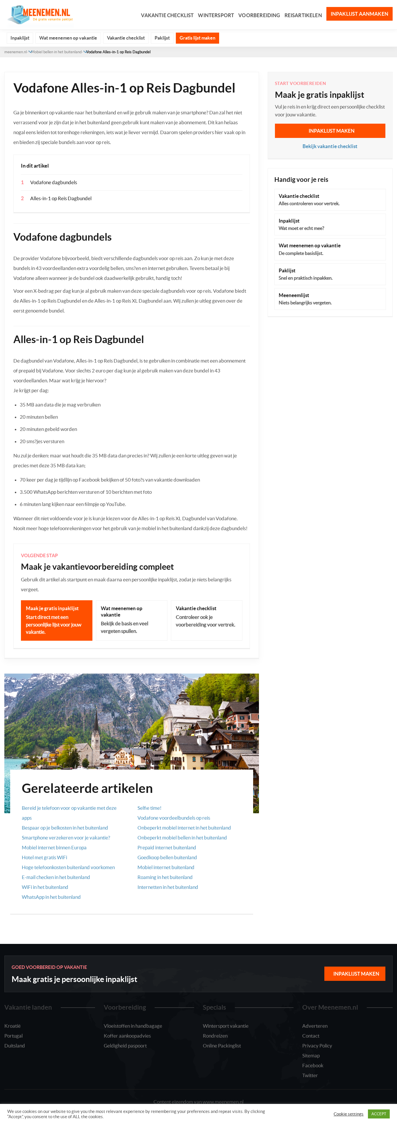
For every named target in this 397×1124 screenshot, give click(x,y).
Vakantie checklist (167, 15)
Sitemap (311, 1055)
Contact (310, 1035)
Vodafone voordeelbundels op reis (173, 818)
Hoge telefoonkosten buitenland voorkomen (68, 867)
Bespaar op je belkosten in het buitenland (65, 827)
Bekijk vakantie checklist (330, 146)
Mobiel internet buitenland (165, 867)
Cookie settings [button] (349, 1114)
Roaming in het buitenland (165, 877)
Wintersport (216, 15)
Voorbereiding (259, 15)
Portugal (13, 1035)
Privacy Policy (317, 1045)
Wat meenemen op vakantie (68, 37)
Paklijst (162, 37)
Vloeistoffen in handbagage (133, 1026)
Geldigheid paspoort (125, 1045)
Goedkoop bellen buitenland (167, 857)
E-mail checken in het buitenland (56, 877)
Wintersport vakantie (225, 1026)
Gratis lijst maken (197, 37)
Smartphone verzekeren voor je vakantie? (66, 837)
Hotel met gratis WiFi (44, 857)
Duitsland (14, 1045)
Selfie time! (149, 808)
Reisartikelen (303, 15)
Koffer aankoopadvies (127, 1035)
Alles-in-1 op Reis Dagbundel (61, 198)
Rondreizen (215, 1035)
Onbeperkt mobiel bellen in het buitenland (182, 837)
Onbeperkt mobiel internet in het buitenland (184, 827)
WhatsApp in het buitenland (51, 897)
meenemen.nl (15, 52)
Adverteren (315, 1026)
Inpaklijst (19, 37)
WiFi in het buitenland (45, 887)
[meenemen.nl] (39, 14)
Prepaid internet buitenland (166, 847)
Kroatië (12, 1026)
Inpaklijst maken (332, 131)
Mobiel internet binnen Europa (54, 847)
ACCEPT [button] (378, 1114)
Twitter (310, 1075)
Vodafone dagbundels (53, 182)
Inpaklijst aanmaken (359, 14)
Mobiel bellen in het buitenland (56, 52)
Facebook (312, 1065)
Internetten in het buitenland (167, 887)
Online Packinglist (222, 1045)
